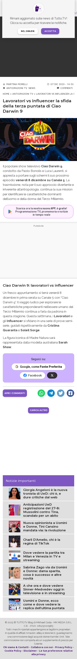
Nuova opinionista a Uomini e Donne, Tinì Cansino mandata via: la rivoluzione (45, 526)
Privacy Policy (63, 647)
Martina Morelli (16, 84)
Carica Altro (38, 410)
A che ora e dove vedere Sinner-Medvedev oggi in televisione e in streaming (44, 589)
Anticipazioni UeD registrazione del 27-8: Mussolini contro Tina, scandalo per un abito (41, 510)
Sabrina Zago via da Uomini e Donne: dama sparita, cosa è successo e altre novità (45, 572)
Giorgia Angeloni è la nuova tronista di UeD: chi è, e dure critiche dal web (45, 493)
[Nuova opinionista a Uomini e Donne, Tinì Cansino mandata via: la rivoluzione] (14, 526)
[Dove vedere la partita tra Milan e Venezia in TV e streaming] (14, 556)
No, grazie (28, 31)
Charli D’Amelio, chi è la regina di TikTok (41, 541)
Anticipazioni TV (16, 88)
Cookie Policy (12, 650)
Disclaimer (30, 650)
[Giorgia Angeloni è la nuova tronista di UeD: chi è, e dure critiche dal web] (14, 493)
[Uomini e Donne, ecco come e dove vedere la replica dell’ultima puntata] (14, 604)
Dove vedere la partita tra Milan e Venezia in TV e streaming (43, 556)
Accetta (50, 31)
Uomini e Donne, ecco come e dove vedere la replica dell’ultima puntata (43, 604)
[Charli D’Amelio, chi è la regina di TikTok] (14, 541)
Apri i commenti (14, 393)
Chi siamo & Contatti (16, 647)
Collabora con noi (42, 647)
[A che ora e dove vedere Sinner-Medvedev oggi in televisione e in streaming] (14, 589)
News (32, 88)
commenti (66, 88)
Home (6, 93)
